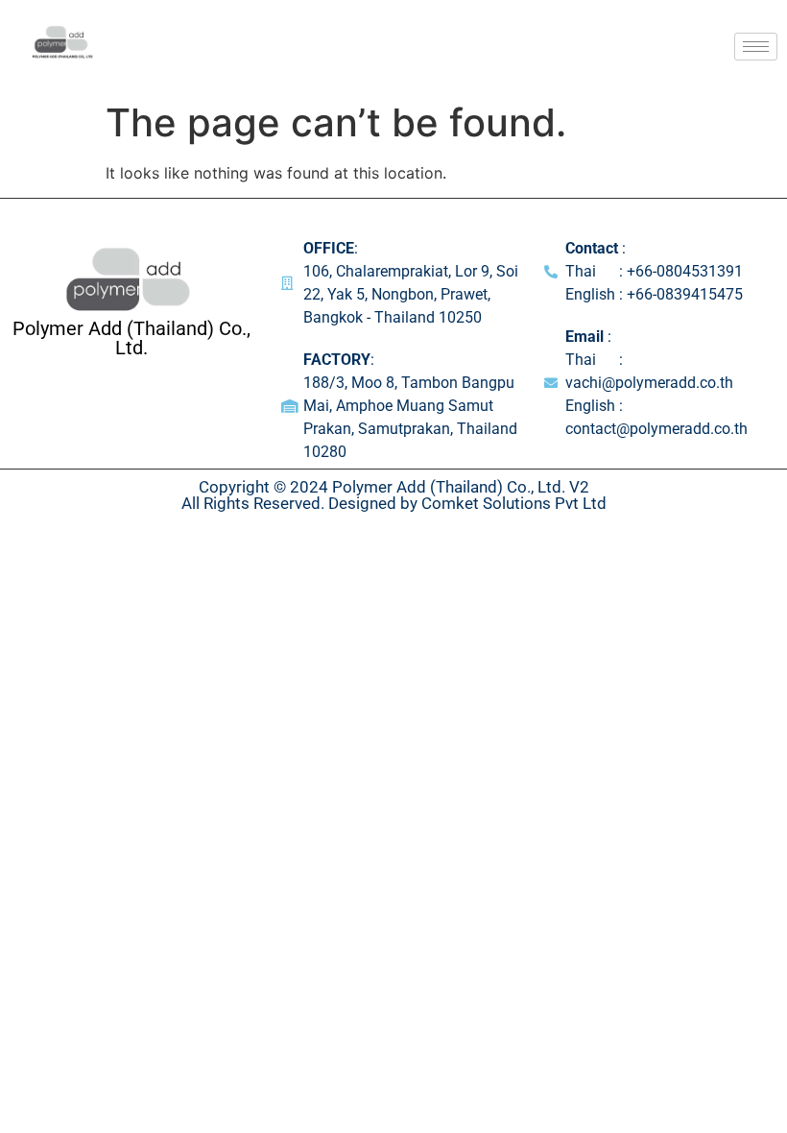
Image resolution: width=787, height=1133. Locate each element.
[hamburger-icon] (755, 46)
